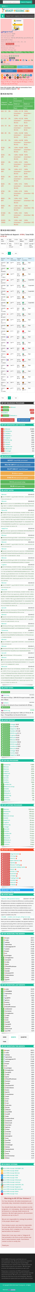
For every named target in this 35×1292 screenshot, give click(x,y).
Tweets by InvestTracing (7, 892)
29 (2, 1112)
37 (2, 1129)
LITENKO (13, 876)
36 (2, 1127)
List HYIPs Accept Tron (10, 1194)
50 (2, 1158)
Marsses (6, 769)
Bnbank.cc (8, 435)
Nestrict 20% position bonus (10, 899)
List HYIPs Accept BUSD (10, 1171)
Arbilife (6, 789)
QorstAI (7, 442)
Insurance (25, 71)
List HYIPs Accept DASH (10, 1191)
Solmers (7, 444)
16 (2, 797)
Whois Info (25, 67)
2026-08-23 (6, 854)
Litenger (8, 451)
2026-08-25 (6, 724)
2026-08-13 (6, 869)
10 (2, 449)
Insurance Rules (8, 420)
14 (2, 793)
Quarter (24, 1037)
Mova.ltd (8, 449)
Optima (12, 863)
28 (2, 1109)
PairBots (8, 433)
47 (2, 1151)
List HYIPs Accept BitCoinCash (13, 1189)
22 (2, 1096)
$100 (32, 418)
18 (2, 975)
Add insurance (9, 71)
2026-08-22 (6, 856)
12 (2, 789)
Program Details (9, 67)
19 (2, 977)
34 (2, 1123)
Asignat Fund (8, 32)
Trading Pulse (14, 878)
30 (2, 1114)
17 (2, 800)
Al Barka (12, 884)
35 (2, 1125)
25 (2, 1103)
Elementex (8, 431)
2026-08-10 (6, 871)
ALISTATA (13, 874)
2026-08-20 (6, 707)
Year (4, 1041)
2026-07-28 (6, 884)
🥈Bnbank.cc (13, 415)
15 (2, 795)
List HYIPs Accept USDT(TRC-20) (13, 1184)
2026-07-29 (6, 880)
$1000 (32, 410)
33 (2, 1120)
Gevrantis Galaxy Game (17, 867)
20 (2, 979)
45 (2, 1147)
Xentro (12, 869)
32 (2, 1118)
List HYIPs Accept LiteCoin (11, 1182)
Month (13, 1037)
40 (2, 1136)
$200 (32, 412)
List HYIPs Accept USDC (10, 1175)
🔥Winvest (12, 407)
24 (2, 1101)
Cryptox (7, 438)
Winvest (7, 429)
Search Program (26, 2)
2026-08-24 (6, 692)
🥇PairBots (4, 413)
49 (2, 1156)
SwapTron (4, 528)
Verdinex (13, 880)
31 (2, 1116)
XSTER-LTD (13, 871)
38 (2, 1131)
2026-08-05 (6, 878)
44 (2, 1145)
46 (2, 1149)
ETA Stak (13, 856)
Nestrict (12, 858)
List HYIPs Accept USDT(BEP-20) (13, 1168)
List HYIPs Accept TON (10, 1178)
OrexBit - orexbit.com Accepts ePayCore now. (15, 917)
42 (2, 1140)
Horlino (12, 753)
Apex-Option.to (15, 860)
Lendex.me (8, 446)
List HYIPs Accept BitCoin (11, 1173)
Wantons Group (9, 786)
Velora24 (13, 882)
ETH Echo (6, 695)
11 (2, 451)
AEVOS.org (8, 440)
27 (2, 1107)
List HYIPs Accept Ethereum (12, 1180)
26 (2, 1105)
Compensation (24, 420)
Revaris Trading (15, 865)
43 (2, 1142)
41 (2, 1138)
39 (2, 1134)
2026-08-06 (6, 874)
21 (2, 1094)
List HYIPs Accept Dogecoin (12, 1187)
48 (2, 1153)
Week (4, 1037)
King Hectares (14, 854)
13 (2, 791)
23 (2, 1098)
